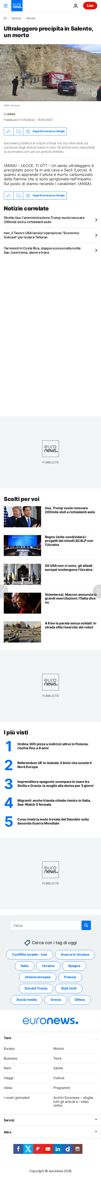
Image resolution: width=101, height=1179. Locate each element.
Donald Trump (36, 988)
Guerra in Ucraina (75, 955)
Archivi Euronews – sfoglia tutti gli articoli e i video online (73, 1102)
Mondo (30, 18)
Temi (7, 1038)
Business (10, 1058)
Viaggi (8, 1078)
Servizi (9, 1120)
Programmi (61, 1088)
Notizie (16, 18)
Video (8, 1088)
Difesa (80, 1000)
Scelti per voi (21, 499)
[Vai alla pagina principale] (17, 5)
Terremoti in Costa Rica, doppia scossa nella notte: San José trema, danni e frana (42, 250)
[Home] (5, 18)
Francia (70, 977)
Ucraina (48, 966)
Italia (24, 966)
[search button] (86, 925)
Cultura (58, 1078)
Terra (57, 1058)
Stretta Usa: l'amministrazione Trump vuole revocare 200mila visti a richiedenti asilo (44, 220)
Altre (7, 1132)
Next (7, 1068)
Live (90, 6)
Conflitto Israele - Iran (29, 955)
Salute (58, 1068)
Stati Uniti (69, 988)
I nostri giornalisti (17, 1098)
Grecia (55, 1000)
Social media (26, 1000)
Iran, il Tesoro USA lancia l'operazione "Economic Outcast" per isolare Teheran (41, 235)
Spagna (74, 966)
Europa (9, 1048)
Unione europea (37, 977)
